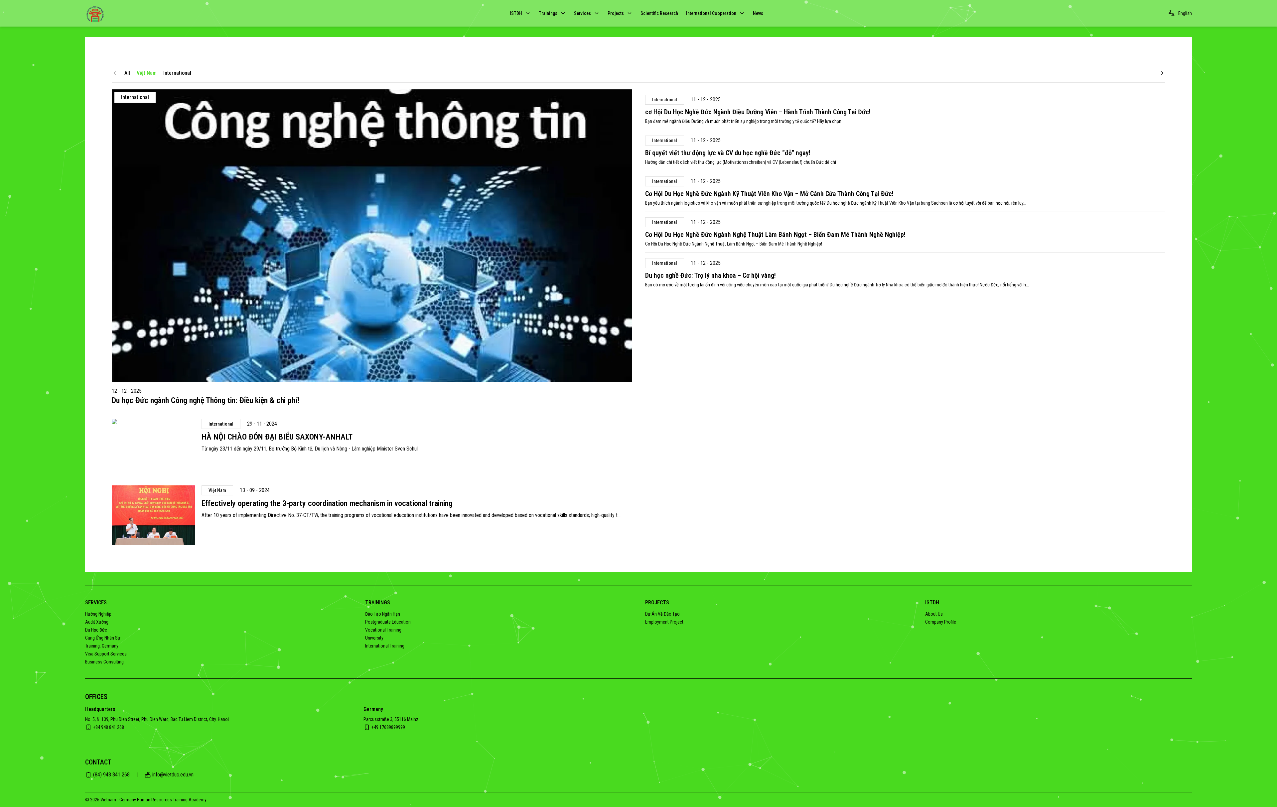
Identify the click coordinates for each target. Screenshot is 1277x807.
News (758, 13)
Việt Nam (147, 73)
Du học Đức (96, 630)
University (374, 638)
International (177, 73)
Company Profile (940, 622)
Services (582, 13)
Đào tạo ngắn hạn (382, 614)
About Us (934, 614)
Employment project (664, 622)
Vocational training (383, 630)
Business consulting (104, 661)
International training (384, 646)
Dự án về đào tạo (662, 614)
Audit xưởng (96, 622)
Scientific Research (659, 13)
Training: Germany (101, 646)
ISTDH (516, 13)
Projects (616, 13)
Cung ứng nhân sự (102, 638)
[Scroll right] (1162, 73)
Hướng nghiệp (98, 614)
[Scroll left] (115, 73)
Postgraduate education (388, 622)
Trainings (548, 13)
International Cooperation (711, 13)
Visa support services (106, 653)
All (127, 73)
